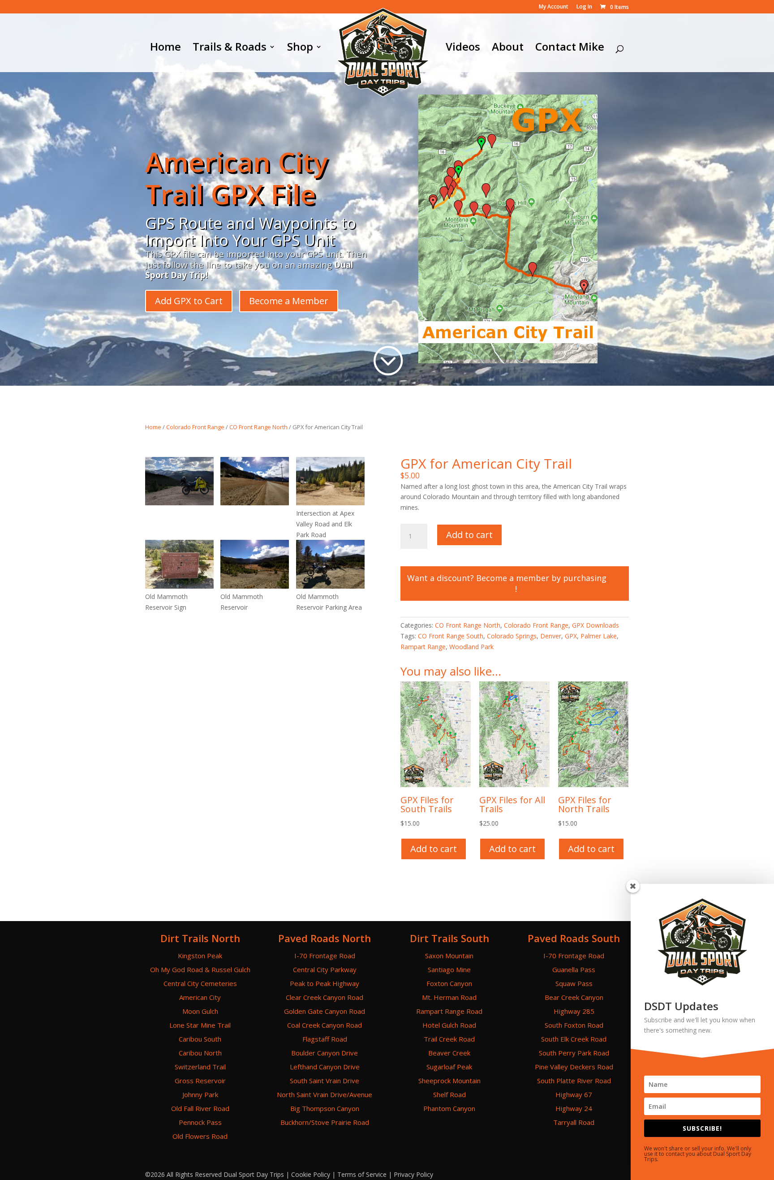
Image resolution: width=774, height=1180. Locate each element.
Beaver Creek (449, 1052)
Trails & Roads (230, 48)
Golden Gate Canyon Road (324, 1011)
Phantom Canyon (449, 1108)
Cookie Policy (310, 1174)
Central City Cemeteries (200, 983)
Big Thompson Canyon (324, 1108)
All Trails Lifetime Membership (512, 583)
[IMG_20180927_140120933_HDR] (330, 503)
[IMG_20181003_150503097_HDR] (254, 503)
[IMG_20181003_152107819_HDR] (330, 586)
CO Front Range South (450, 636)
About (508, 48)
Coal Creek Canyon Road (324, 1025)
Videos (463, 48)
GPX (571, 636)
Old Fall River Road (200, 1108)
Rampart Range (423, 646)
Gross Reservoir (200, 1080)
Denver (550, 636)
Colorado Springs (512, 636)
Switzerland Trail (200, 1066)
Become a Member (288, 301)
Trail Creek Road (449, 1038)
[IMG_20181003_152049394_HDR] (254, 586)
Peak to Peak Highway (324, 983)
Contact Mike (569, 48)
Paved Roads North (324, 938)
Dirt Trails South (449, 938)
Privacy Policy (413, 1174)
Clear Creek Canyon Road (324, 997)
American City (200, 997)
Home (165, 48)
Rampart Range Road (449, 1011)
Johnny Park (200, 1094)
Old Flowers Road (200, 1136)
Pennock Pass (200, 1122)
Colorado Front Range (195, 427)
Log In (584, 7)
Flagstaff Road (324, 1038)
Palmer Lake (598, 636)
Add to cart (469, 535)
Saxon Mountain (449, 955)
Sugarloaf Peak (449, 1066)
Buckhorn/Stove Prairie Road (324, 1122)
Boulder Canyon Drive (324, 1052)
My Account (553, 7)
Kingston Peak (200, 955)
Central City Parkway (325, 969)
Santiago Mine (449, 969)
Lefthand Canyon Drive (325, 1066)
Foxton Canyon (449, 983)
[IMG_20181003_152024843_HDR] (179, 586)
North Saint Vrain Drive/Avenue (324, 1094)
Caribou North (200, 1052)
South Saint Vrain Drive (324, 1080)
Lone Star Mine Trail (200, 1025)
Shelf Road (449, 1094)
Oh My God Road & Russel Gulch (200, 969)
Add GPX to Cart (189, 301)
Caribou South (200, 1038)
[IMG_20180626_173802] (179, 503)
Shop (300, 48)
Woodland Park (471, 646)
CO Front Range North (258, 427)
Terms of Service (362, 1174)
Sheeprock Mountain (449, 1080)
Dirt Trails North (200, 938)
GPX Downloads (595, 625)
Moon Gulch (200, 1011)
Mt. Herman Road (449, 997)
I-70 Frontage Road (324, 955)
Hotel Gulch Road (449, 1025)
